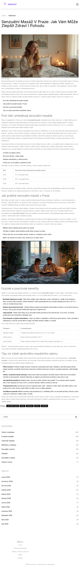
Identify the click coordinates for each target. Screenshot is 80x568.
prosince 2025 (6, 511)
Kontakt (20, 558)
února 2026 (5, 503)
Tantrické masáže (8, 441)
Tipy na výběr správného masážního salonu (17, 110)
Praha (22, 406)
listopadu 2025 (6, 515)
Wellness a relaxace (8, 445)
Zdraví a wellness (7, 432)
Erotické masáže (7, 436)
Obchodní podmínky (20, 548)
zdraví (37, 406)
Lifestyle (4, 453)
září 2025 (4, 524)
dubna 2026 (5, 494)
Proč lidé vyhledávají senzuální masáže (15, 100)
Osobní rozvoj (6, 462)
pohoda (44, 406)
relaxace (30, 406)
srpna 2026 (5, 477)
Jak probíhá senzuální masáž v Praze (15, 104)
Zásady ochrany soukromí (20, 551)
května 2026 (6, 490)
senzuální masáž (12, 406)
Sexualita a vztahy (8, 458)
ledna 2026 (5, 507)
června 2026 (6, 486)
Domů (3, 16)
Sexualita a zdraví (8, 449)
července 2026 (7, 481)
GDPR (20, 555)
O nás (20, 545)
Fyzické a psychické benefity (12, 107)
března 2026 (6, 498)
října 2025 (5, 520)
